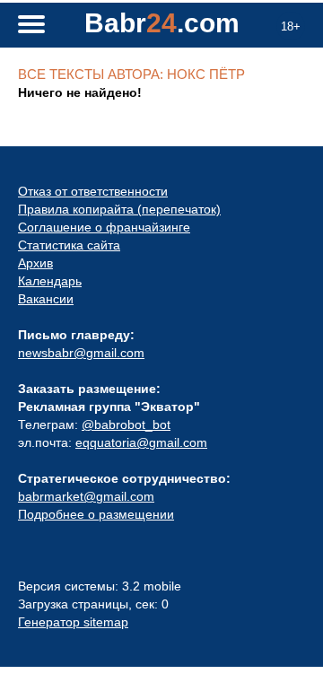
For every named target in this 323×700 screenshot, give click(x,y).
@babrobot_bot (126, 424)
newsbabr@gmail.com (81, 353)
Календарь (50, 281)
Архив (35, 263)
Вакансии (46, 299)
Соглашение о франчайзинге (104, 227)
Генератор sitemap (73, 622)
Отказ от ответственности (93, 191)
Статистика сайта (69, 245)
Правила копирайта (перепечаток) (119, 209)
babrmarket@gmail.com (86, 496)
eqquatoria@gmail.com (141, 442)
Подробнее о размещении (96, 514)
